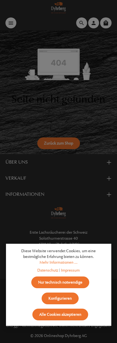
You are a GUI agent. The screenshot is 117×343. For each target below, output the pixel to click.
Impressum (70, 270)
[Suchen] (81, 22)
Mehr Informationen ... (58, 262)
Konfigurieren (60, 298)
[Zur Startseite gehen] (58, 7)
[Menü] (10, 22)
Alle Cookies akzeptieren (60, 314)
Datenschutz (47, 270)
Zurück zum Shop (58, 143)
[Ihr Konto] (93, 22)
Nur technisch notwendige (60, 282)
